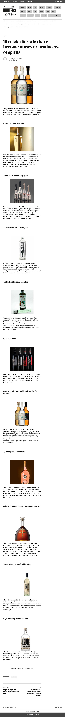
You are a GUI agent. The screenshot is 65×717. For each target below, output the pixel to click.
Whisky (44, 15)
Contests (49, 24)
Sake (53, 11)
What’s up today (20, 21)
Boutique (53, 21)
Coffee (29, 11)
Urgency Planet (8, 27)
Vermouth (30, 15)
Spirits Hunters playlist (54, 15)
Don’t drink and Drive (38, 24)
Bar (39, 21)
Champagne (57, 7)
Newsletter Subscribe (21, 27)
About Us (6, 1)
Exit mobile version (32, 714)
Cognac (23, 11)
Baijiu (29, 7)
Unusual (14, 677)
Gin (35, 11)
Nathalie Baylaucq (16, 58)
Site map (22, 1)
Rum (48, 11)
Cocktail (6, 24)
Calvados (49, 7)
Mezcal (41, 11)
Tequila (22, 15)
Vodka (37, 15)
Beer (35, 7)
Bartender (45, 21)
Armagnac (22, 7)
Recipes (27, 24)
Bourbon (42, 7)
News (12, 21)
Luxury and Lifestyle (17, 24)
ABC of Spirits (32, 21)
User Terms (14, 1)
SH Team (5, 21)
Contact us (29, 1)
